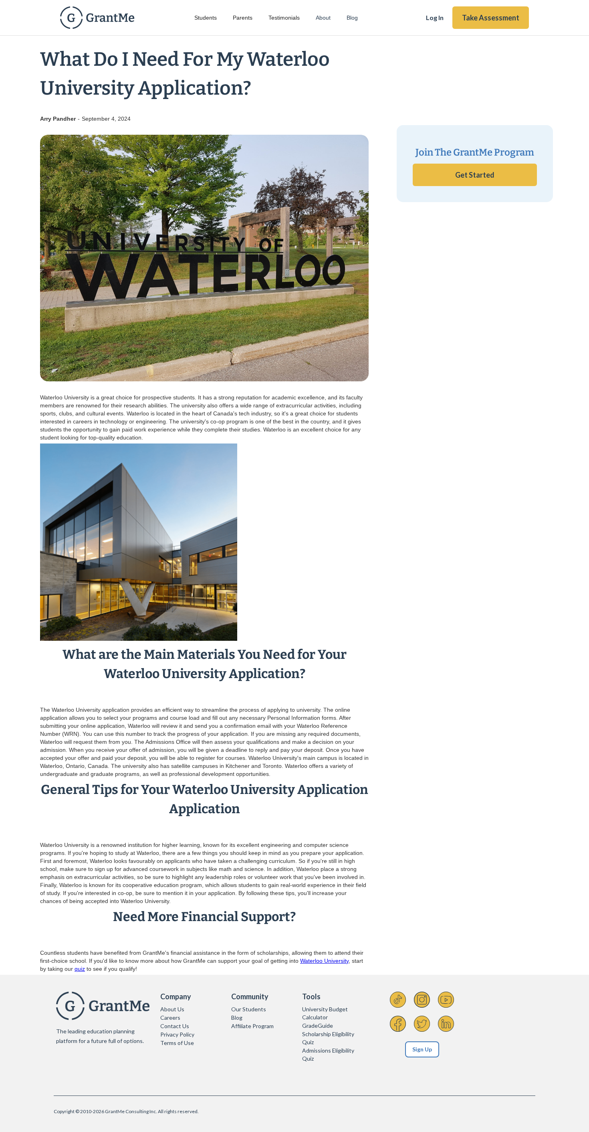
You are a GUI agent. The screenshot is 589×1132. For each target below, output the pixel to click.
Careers (170, 1017)
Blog (352, 17)
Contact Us (174, 1026)
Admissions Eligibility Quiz (328, 1054)
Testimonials (284, 17)
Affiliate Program (252, 1026)
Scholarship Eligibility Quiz (328, 1038)
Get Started (474, 174)
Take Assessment (490, 17)
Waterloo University (324, 961)
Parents (242, 17)
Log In (435, 17)
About (323, 17)
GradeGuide (317, 1025)
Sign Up (422, 1049)
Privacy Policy (177, 1034)
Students (205, 17)
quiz (80, 969)
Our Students (248, 1009)
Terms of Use (177, 1042)
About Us (172, 1009)
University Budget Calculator (325, 1013)
